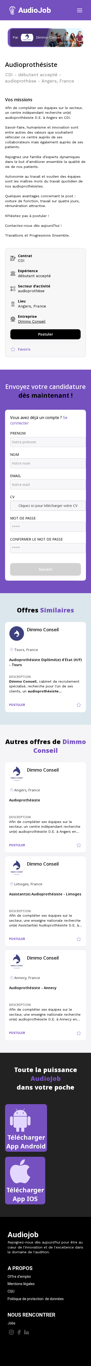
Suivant (45, 569)
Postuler (45, 334)
